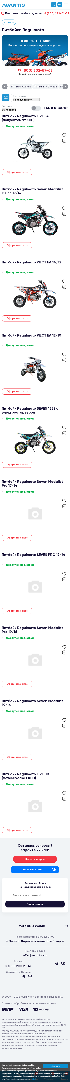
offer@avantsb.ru (35, 955)
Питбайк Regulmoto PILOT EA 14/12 (31, 262)
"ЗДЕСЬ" (34, 1079)
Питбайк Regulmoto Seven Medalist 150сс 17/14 (32, 191)
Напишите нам (32, 869)
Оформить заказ (17, 172)
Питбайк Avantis (21, 86)
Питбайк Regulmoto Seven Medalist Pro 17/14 (32, 483)
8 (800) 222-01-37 (56, 13)
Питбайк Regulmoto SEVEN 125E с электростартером (30, 410)
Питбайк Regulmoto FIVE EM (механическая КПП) (25, 776)
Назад (10, 22)
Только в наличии (56, 107)
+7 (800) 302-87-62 (35, 70)
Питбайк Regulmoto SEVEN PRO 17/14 (33, 555)
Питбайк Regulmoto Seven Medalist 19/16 (32, 703)
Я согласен (56, 1066)
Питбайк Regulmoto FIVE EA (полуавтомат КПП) (25, 118)
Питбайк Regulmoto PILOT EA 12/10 (31, 335)
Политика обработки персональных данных (29, 1003)
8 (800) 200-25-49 (18, 966)
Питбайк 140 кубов (45, 86)
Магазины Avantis (32, 926)
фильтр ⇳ (6, 97)
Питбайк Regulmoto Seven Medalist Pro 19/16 (32, 630)
